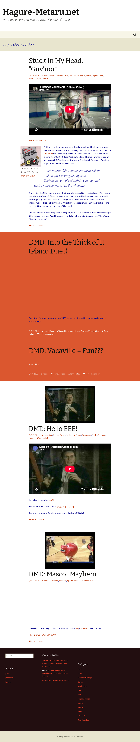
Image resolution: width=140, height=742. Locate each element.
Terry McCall (43, 78)
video (31, 78)
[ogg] (59, 506)
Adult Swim (63, 75)
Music (51, 75)
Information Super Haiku (58, 680)
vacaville (56, 374)
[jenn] (7, 673)
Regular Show (97, 75)
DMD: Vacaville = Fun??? (66, 351)
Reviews (81, 716)
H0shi (44, 680)
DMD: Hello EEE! (53, 429)
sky (77, 628)
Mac (79, 694)
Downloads (86, 435)
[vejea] (8, 682)
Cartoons (73, 75)
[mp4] (51, 499)
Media (46, 75)
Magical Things (59, 435)
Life (79, 690)
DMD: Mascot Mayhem (62, 574)
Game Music (64, 331)
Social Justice (83, 720)
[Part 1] (24, 175)
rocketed (84, 628)
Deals (80, 669)
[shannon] (9, 678)
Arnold (78, 435)
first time (48, 153)
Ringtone (101, 435)
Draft (80, 673)
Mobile (80, 707)
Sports (70, 580)
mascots (62, 580)
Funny (55, 580)
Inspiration (48, 435)
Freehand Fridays (85, 677)
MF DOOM (81, 75)
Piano (77, 331)
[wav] (71, 506)
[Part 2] (31, 175)
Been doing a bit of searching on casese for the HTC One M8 (55, 663)
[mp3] (65, 506)
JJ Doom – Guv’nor (37, 140)
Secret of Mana (87, 331)
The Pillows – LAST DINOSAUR (43, 634)
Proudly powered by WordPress (70, 736)
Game (80, 682)
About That (34, 364)
